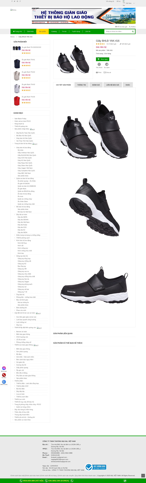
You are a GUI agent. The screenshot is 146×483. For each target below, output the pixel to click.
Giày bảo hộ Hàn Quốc (24, 138)
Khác (128, 85)
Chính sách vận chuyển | (66, 475)
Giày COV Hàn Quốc (25, 158)
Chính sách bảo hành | (32, 475)
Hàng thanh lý (19, 124)
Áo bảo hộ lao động (24, 194)
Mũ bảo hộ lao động (23, 207)
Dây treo (19, 325)
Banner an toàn (21, 331)
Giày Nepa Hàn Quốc (25, 163)
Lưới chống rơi (21, 322)
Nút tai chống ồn (23, 302)
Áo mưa (20, 196)
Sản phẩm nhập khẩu (22, 129)
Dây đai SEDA (22, 232)
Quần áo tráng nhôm (23, 407)
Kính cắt (20, 245)
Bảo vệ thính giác (22, 300)
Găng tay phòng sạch (25, 284)
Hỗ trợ (119, 1)
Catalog (54, 31)
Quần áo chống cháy (25, 199)
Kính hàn (21, 253)
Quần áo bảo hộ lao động (25, 178)
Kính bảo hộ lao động (23, 240)
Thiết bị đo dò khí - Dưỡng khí (25, 417)
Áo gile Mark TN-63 (28, 84)
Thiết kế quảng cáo (21, 126)
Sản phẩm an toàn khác (23, 420)
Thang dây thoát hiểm (22, 414)
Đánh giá (96, 85)
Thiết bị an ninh (20, 399)
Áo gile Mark (22, 188)
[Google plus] (20, 1)
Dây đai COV (22, 227)
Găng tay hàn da (23, 279)
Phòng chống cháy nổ (23, 342)
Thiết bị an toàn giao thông (24, 345)
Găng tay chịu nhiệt (24, 274)
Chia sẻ (108, 72)
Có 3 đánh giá (111, 44)
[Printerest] (17, 1)
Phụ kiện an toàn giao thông (25, 375)
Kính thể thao (22, 243)
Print (99, 72)
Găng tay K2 (22, 263)
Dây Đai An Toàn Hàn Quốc (25, 133)
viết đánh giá (125, 44)
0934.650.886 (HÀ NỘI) (33, 481)
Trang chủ (18, 31)
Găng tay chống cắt (24, 261)
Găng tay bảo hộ (22, 256)
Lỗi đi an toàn (21, 339)
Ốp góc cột (20, 370)
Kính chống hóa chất (25, 251)
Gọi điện (4, 377)
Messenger (4, 371)
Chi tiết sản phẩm (63, 85)
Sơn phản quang (22, 351)
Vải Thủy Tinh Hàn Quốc (24, 141)
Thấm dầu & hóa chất (22, 412)
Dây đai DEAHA (23, 219)
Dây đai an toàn (21, 214)
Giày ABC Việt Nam (24, 173)
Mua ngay (104, 59)
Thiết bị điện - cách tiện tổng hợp (27, 383)
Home (12, 37)
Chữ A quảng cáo (22, 337)
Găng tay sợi (22, 287)
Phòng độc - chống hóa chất (25, 297)
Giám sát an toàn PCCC (23, 121)
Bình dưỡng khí (21, 307)
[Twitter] (14, 1)
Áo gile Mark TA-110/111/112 (31, 47)
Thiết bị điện (19, 381)
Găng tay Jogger (23, 281)
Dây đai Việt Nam (23, 222)
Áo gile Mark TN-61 (28, 59)
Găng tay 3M (22, 269)
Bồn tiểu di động (21, 373)
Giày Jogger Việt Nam (25, 168)
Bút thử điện (20, 389)
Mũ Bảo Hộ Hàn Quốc (23, 135)
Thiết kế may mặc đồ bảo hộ (24, 402)
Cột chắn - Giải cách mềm (25, 357)
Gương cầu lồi (21, 365)
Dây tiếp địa (20, 391)
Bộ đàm (19, 354)
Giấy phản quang (22, 367)
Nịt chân (20, 150)
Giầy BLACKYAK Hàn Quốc (27, 155)
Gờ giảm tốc (20, 362)
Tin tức (64, 31)
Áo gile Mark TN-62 (28, 72)
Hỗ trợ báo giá (122, 27)
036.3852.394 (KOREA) (58, 481)
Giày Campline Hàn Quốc (26, 170)
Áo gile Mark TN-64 (28, 97)
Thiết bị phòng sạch (23, 238)
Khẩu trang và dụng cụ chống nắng (28, 235)
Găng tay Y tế (22, 292)
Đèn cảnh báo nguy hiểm (24, 359)
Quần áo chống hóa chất (26, 204)
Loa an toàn (20, 394)
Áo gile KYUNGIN (23, 183)
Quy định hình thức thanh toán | (86, 475)
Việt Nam (128, 3)
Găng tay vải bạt (23, 289)
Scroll (143, 475)
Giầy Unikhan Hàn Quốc (26, 152)
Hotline (133, 27)
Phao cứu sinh (21, 310)
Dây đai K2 (21, 230)
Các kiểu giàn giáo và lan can (26, 317)
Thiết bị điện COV (22, 386)
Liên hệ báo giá (112, 85)
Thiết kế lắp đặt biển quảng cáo (25, 327)
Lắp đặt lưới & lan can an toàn (25, 313)
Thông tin (81, 85)
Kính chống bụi (23, 248)
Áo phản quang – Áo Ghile (27, 181)
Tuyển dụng (76, 31)
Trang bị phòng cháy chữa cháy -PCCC (28, 404)
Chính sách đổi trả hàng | (49, 475)
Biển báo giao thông (23, 334)
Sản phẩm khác (23, 176)
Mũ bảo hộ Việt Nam (25, 212)
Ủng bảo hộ (20, 294)
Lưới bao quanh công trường (26, 319)
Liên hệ (87, 31)
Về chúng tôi (110, 1)
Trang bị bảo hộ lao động (23, 143)
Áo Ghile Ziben (23, 201)
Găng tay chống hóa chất (26, 276)
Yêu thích (99, 67)
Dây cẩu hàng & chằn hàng (24, 409)
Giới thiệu (30, 31)
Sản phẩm (42, 31)
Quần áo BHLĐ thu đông (26, 191)
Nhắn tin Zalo (4, 384)
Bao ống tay (22, 266)
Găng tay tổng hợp (24, 258)
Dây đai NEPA (22, 217)
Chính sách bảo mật (17, 475)
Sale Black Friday (20, 118)
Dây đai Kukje (22, 225)
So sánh (107, 67)
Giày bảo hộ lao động (23, 147)
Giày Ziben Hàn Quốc (25, 165)
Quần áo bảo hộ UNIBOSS (27, 186)
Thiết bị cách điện (22, 397)
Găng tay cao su (23, 271)
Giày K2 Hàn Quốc (24, 160)
